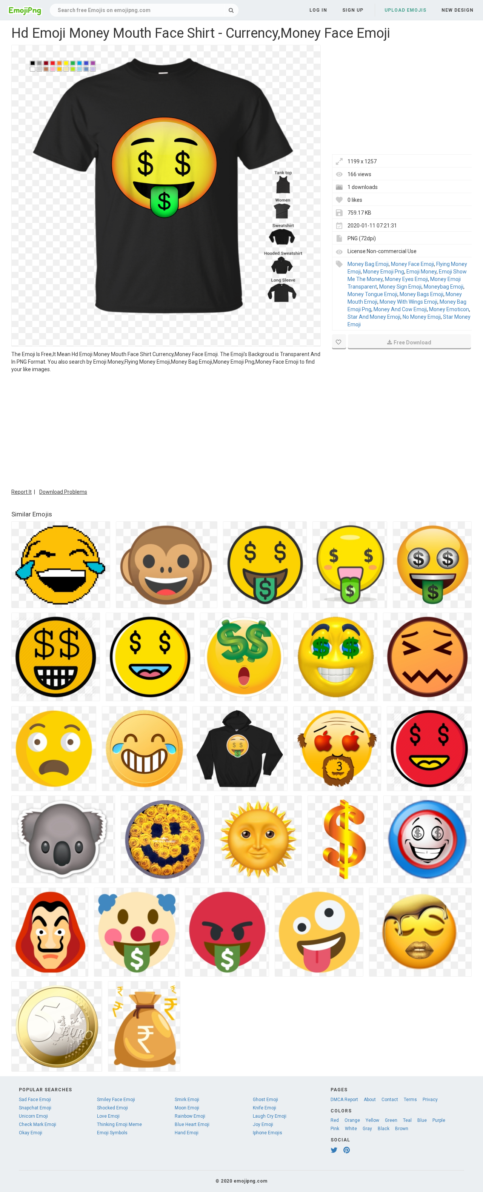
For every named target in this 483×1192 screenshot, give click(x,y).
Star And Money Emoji (374, 317)
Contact (389, 1099)
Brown (401, 1128)
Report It (21, 492)
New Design (457, 10)
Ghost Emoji (265, 1099)
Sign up (352, 10)
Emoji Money (421, 272)
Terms (410, 1099)
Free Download (412, 342)
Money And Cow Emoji (400, 309)
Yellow (372, 1120)
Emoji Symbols (112, 1132)
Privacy (430, 1099)
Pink (335, 1128)
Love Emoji (108, 1116)
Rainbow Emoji (190, 1116)
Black (383, 1128)
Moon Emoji (187, 1108)
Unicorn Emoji (33, 1116)
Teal (407, 1120)
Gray (367, 1128)
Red (335, 1120)
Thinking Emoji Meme (119, 1124)
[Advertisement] (166, 429)
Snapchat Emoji (35, 1108)
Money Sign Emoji (400, 287)
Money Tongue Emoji (372, 294)
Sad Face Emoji (35, 1099)
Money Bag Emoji (368, 264)
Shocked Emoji (112, 1108)
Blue (422, 1120)
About (370, 1099)
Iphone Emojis (267, 1132)
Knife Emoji (264, 1108)
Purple (438, 1120)
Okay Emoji (30, 1132)
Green (391, 1120)
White (351, 1128)
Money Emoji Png (383, 272)
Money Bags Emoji (421, 294)
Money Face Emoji (412, 264)
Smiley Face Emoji (116, 1099)
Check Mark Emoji (37, 1124)
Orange (352, 1120)
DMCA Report (344, 1099)
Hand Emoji (186, 1132)
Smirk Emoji (187, 1099)
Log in (318, 10)
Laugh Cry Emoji (269, 1116)
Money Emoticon (449, 309)
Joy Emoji (263, 1124)
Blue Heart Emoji (192, 1124)
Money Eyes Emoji (406, 279)
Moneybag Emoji (443, 287)
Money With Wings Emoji (408, 302)
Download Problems (63, 492)
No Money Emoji (422, 317)
